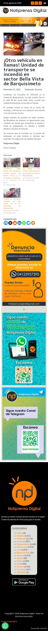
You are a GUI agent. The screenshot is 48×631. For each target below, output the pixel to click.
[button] (45, 3)
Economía (21, 541)
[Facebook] (6, 223)
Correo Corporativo (9, 621)
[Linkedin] (19, 223)
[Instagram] (32, 3)
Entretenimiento (23, 544)
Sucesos (38, 90)
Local (19, 550)
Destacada (29, 90)
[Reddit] (15, 223)
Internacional (22, 547)
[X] (10, 223)
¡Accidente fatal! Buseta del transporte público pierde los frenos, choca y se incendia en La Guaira (12, 173)
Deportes (20, 536)
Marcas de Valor (23, 553)
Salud (19, 564)
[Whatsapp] (24, 223)
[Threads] (40, 3)
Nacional (20, 555)
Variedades (21, 572)
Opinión (20, 558)
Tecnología (21, 569)
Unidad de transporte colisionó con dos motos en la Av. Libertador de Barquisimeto (12, 203)
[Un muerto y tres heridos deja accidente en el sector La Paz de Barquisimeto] (31, 162)
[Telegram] (28, 223)
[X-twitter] (36, 3)
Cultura (20, 533)
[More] (33, 223)
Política (20, 561)
